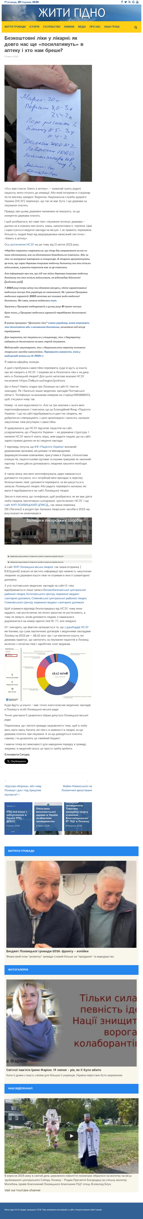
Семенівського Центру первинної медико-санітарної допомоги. (44, 602)
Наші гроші (112, 27)
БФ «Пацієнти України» (49, 447)
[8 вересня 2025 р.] (71, 1136)
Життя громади (15, 27)
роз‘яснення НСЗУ (22, 244)
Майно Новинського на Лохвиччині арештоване (76, 788)
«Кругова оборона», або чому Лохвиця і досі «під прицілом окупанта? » (23, 790)
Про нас (95, 27)
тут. (54, 300)
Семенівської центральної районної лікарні (58, 598)
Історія (34, 27)
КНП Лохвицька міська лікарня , (34, 567)
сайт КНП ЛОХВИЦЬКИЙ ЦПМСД (27, 505)
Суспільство (51, 27)
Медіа (82, 27)
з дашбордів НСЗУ (76, 627)
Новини (69, 27)
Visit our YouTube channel (22, 1190)
